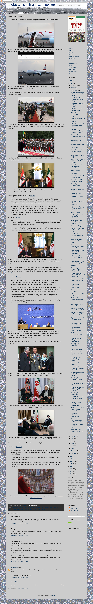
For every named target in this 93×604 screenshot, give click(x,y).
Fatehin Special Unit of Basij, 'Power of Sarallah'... (77, 409)
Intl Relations (73, 63)
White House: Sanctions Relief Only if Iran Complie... (77, 389)
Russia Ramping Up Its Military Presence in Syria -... (77, 374)
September (74, 90)
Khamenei (35, 507)
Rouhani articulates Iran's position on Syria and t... (78, 136)
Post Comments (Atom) (22, 588)
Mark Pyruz (14, 567)
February (74, 451)
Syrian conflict (40, 509)
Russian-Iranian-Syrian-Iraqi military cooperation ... (77, 146)
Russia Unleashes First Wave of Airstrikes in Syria (77, 94)
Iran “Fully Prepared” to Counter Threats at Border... (77, 398)
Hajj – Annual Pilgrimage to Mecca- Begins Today (77, 208)
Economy (72, 65)
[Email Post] (29, 505)
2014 (71, 456)
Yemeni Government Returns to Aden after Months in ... (77, 246)
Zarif (45, 509)
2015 (71, 83)
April (72, 446)
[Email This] (32, 505)
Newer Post (12, 585)
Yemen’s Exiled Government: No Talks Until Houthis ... (77, 286)
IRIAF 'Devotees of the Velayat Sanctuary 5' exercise (77, 334)
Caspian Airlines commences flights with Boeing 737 (76, 420)
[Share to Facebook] (35, 505)
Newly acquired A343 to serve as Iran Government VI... (77, 216)
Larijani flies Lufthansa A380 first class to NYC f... (77, 426)
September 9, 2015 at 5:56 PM (19, 523)
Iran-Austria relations (26, 507)
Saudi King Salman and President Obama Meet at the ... (77, 379)
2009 (71, 469)
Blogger (54, 595)
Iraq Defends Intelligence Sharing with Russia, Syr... (77, 131)
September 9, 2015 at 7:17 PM (19, 535)
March (73, 448)
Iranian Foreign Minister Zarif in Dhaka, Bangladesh (77, 252)
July (72, 438)
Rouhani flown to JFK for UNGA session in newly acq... (78, 161)
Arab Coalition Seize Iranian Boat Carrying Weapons (77, 99)
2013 (71, 459)
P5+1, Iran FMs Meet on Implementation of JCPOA (78, 120)
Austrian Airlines (17, 507)
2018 (71, 80)
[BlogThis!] (33, 505)
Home (36, 585)
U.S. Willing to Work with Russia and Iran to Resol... (78, 125)
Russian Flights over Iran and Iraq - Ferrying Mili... (76, 269)
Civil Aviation (72, 59)
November (74, 85)
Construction (72, 67)
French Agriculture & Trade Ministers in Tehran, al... (76, 185)
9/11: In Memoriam (76, 302)
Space (71, 54)
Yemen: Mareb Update (77, 226)
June (72, 441)
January (73, 453)
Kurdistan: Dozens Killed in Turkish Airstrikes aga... (78, 230)
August (73, 436)
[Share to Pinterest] (36, 505)
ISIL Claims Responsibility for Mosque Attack (76, 415)
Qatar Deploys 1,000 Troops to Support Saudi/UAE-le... (76, 340)
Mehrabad (40, 507)
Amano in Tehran (75, 212)
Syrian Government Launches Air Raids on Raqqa (77, 241)
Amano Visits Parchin (77, 199)
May (72, 443)
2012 (71, 461)
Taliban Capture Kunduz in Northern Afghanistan (77, 114)
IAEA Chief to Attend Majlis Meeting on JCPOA (76, 222)
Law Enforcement (74, 56)
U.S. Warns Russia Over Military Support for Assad (78, 359)
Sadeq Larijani (23, 509)
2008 (71, 471)
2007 (71, 473)
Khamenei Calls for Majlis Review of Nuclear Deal (76, 404)
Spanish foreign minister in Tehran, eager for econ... (77, 314)
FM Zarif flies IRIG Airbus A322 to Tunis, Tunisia (77, 431)
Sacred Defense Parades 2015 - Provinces (75, 172)
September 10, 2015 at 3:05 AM (20, 562)
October (73, 87)
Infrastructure (73, 69)
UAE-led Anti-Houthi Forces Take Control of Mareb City (78, 275)
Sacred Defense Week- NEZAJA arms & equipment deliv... (77, 151)
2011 (71, 464)
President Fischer (48, 507)
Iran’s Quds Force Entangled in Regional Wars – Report (77, 368)
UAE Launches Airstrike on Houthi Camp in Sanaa (77, 353)
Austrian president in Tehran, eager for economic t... (76, 323)
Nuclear (71, 52)
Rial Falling (74, 265)
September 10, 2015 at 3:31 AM (20, 577)
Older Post (61, 585)
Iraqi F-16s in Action (76, 349)
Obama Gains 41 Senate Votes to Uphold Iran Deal (76, 329)
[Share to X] (34, 505)
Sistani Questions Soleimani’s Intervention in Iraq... (77, 345)
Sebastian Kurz (32, 509)
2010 (71, 466)
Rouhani (17, 509)
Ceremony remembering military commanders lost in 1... (78, 105)
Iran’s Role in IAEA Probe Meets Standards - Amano (77, 195)
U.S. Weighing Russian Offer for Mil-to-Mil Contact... (77, 257)
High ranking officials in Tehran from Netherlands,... (77, 203)
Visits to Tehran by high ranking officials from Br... (77, 280)
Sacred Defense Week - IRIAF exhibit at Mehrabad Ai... (77, 166)
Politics (71, 61)
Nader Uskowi (74, 510)
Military (71, 50)
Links (70, 74)
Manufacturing (73, 71)
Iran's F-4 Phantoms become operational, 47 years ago (77, 235)
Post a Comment (14, 581)
